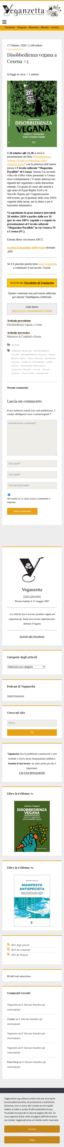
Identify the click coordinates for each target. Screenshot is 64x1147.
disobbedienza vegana (34, 355)
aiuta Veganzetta (47, 263)
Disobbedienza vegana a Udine (24, 324)
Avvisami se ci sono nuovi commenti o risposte (28, 500)
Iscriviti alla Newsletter (32, 636)
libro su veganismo (33, 362)
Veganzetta (12, 1004)
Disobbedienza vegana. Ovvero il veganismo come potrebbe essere (29, 160)
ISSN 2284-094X (32, 596)
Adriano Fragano (22, 351)
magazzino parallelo (32, 366)
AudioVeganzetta (15, 695)
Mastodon (34, 27)
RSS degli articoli (20, 945)
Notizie (16, 345)
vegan (36, 370)
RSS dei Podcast (19, 954)
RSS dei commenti (20, 949)
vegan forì (28, 373)
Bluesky (45, 27)
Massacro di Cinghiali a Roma (24, 336)
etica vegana (35, 358)
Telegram (21, 27)
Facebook (10, 27)
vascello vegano (21, 370)
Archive (55, 27)
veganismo (42, 373)
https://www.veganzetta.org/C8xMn (32, 310)
